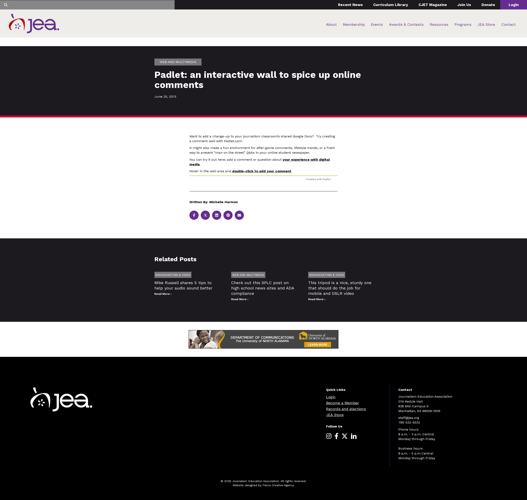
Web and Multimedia (178, 62)
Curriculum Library (390, 4)
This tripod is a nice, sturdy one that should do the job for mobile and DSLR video (339, 288)
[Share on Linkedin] (216, 215)
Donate (488, 4)
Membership (354, 24)
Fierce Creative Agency (278, 485)
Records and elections (346, 409)
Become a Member (342, 403)
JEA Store (486, 24)
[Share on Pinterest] (228, 215)
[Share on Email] (239, 215)
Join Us (464, 4)
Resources (439, 24)
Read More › (163, 293)
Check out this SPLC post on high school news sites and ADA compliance (262, 288)
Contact (508, 24)
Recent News (350, 4)
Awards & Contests (406, 24)
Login (514, 4)
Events (377, 24)
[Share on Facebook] (194, 215)
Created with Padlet (318, 179)
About (331, 24)
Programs (463, 24)
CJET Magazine (433, 4)
